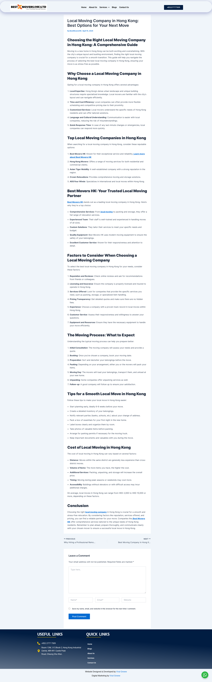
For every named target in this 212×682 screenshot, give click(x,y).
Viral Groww (121, 672)
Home (83, 7)
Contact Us (124, 7)
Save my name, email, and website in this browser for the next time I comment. (104, 609)
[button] (104, 7)
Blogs (114, 7)
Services (103, 7)
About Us (93, 7)
